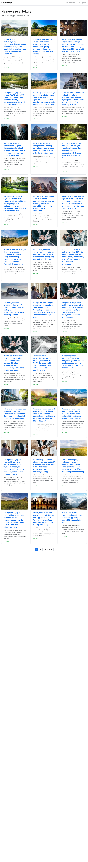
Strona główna (82, 3)
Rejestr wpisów (70, 3)
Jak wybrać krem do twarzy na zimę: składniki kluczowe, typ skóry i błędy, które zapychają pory (72, 517)
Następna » (48, 549)
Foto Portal (6, 2)
